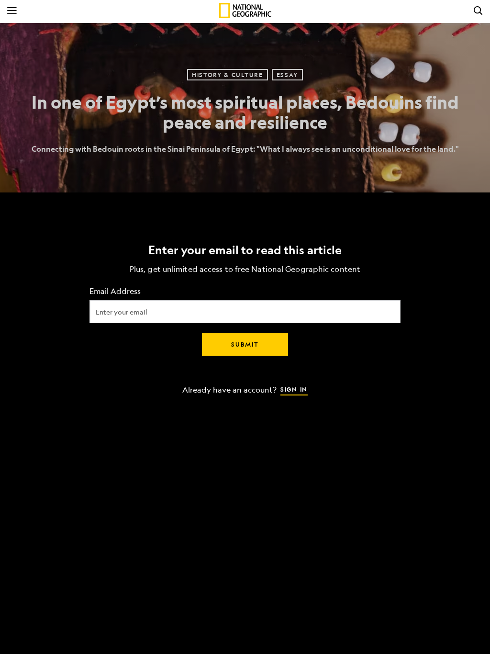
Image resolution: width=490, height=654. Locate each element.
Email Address (115, 291)
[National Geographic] (245, 10)
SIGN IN (294, 389)
